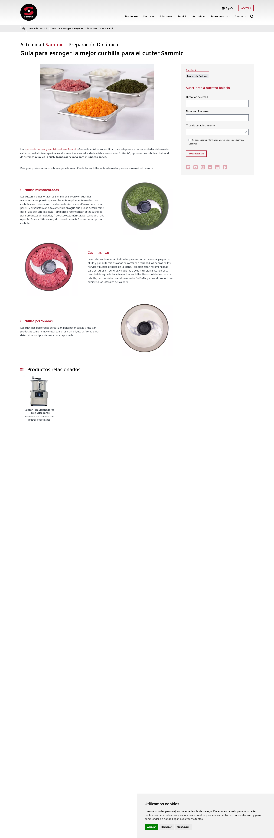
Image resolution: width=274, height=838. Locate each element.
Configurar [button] (183, 826)
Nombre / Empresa (197, 111)
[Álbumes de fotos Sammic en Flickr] (210, 167)
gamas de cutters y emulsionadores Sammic (51, 149)
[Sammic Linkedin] (217, 167)
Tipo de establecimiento (200, 125)
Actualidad (41, 44)
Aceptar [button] (151, 826)
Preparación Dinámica (93, 44)
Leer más (193, 143)
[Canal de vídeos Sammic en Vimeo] (188, 167)
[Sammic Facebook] (225, 167)
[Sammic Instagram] (203, 167)
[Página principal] (28, 12)
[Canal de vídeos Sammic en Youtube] (195, 167)
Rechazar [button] (166, 826)
